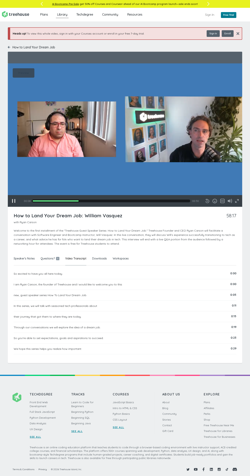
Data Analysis (38, 423)
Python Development (43, 417)
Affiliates (209, 408)
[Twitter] (188, 469)
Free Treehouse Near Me (219, 425)
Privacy (42, 469)
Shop (207, 419)
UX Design (36, 429)
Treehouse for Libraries (218, 430)
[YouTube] (195, 469)
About (166, 402)
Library (62, 14)
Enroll (227, 33)
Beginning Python (82, 411)
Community (110, 14)
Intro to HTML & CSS (125, 408)
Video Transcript (75, 258)
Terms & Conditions (23, 469)
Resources (134, 14)
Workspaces (121, 258)
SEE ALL (35, 436)
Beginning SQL (80, 417)
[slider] (111, 201)
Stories (166, 419)
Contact (167, 425)
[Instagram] (219, 469)
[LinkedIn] (211, 469)
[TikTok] (227, 469)
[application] (125, 135)
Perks (207, 413)
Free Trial (228, 14)
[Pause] (14, 201)
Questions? (49, 258)
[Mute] (230, 201)
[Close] (236, 33)
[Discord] (235, 469)
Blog (165, 408)
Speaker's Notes (24, 258)
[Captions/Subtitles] (222, 201)
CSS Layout (120, 419)
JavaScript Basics (123, 402)
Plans (44, 14)
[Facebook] (203, 469)
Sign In (209, 15)
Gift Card (167, 430)
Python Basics (121, 413)
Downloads (99, 258)
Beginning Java (81, 423)
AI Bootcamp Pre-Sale (65, 3)
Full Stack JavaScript (42, 411)
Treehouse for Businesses (219, 436)
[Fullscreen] (237, 201)
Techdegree (84, 14)
